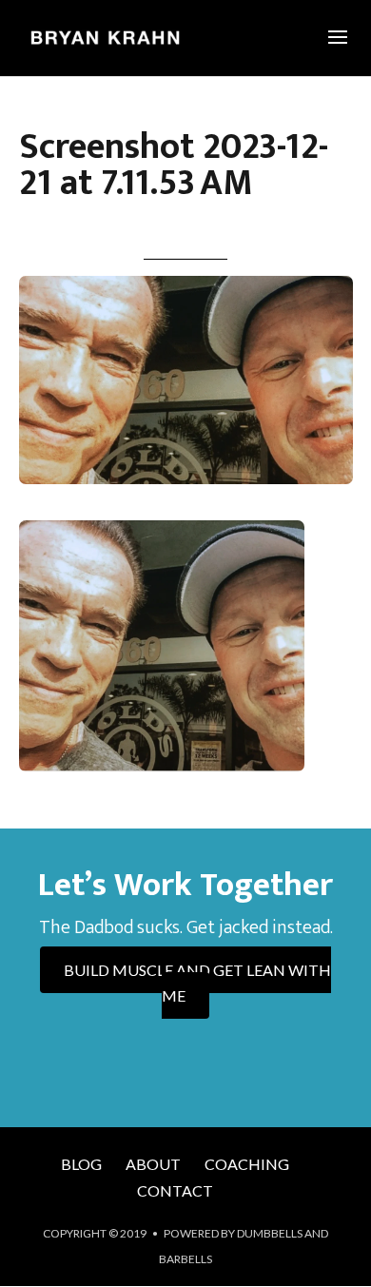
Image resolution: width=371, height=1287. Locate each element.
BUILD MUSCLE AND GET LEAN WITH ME (197, 982)
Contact (175, 1190)
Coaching (247, 1164)
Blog (81, 1164)
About (153, 1164)
